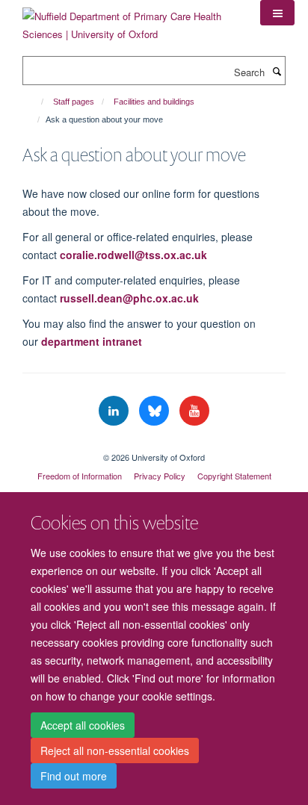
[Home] (35, 101)
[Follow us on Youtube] (194, 411)
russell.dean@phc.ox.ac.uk (129, 297)
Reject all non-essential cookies (114, 750)
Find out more (73, 775)
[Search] (276, 71)
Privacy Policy (159, 476)
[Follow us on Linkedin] (115, 411)
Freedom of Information (79, 476)
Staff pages (73, 101)
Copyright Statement (234, 476)
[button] (277, 12)
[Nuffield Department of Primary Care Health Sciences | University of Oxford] (130, 20)
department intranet (91, 341)
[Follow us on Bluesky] (155, 411)
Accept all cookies (82, 725)
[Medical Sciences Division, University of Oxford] (154, 444)
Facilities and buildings (154, 101)
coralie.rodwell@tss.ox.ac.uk (133, 254)
